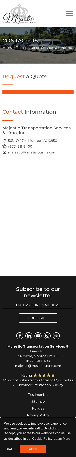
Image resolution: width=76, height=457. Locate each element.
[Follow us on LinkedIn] (28, 335)
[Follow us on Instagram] (47, 335)
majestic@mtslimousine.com (32, 152)
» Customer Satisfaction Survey (38, 385)
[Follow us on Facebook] (19, 335)
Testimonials (38, 395)
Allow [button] (33, 449)
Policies (38, 408)
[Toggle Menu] (69, 13)
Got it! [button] (11, 449)
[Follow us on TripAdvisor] (56, 335)
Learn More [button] (62, 438)
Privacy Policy (38, 415)
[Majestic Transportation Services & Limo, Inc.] (19, 13)
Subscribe (38, 318)
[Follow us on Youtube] (38, 335)
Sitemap (38, 401)
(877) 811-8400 (20, 146)
